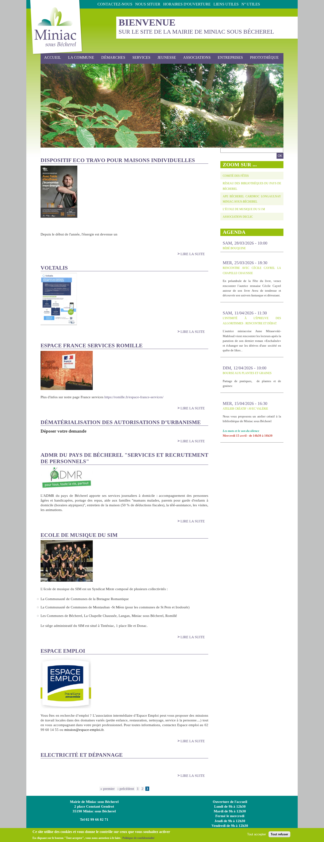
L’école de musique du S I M (244, 209)
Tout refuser (279, 834)
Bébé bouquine (234, 248)
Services (139, 57)
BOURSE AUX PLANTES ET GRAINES (247, 373)
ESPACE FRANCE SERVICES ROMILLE (92, 346)
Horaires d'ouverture (187, 4)
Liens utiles (226, 4)
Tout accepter (256, 834)
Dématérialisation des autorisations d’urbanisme (121, 422)
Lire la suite (193, 254)
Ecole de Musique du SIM (79, 535)
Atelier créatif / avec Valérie (245, 408)
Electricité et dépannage (82, 755)
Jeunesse (165, 57)
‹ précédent (125, 789)
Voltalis (54, 268)
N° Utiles (250, 4)
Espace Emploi (63, 651)
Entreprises (230, 57)
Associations (197, 57)
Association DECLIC (238, 216)
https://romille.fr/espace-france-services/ (133, 397)
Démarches (111, 57)
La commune (79, 57)
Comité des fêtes (236, 175)
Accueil (52, 57)
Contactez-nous (114, 4)
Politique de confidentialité (138, 838)
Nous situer (147, 4)
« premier (107, 789)
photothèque (264, 57)
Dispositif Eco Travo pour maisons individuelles (118, 160)
